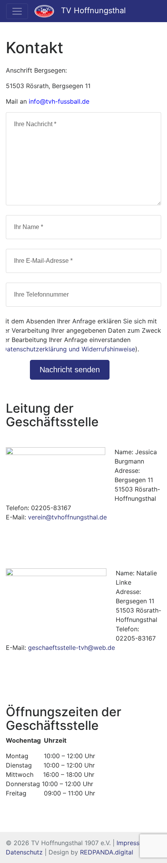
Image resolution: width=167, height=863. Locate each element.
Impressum (132, 843)
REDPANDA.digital (106, 852)
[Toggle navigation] (17, 11)
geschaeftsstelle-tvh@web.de (71, 647)
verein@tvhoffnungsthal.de (67, 517)
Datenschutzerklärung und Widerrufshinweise (68, 349)
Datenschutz (24, 852)
